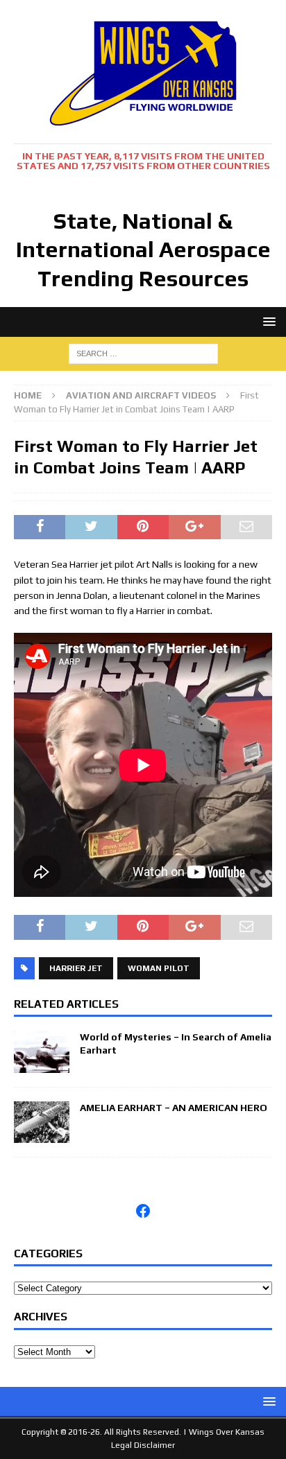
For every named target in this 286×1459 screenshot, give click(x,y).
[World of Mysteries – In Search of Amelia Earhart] (41, 1064)
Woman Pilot (159, 968)
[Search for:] (143, 352)
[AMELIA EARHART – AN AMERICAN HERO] (41, 1134)
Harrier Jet (76, 968)
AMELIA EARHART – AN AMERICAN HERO (173, 1107)
